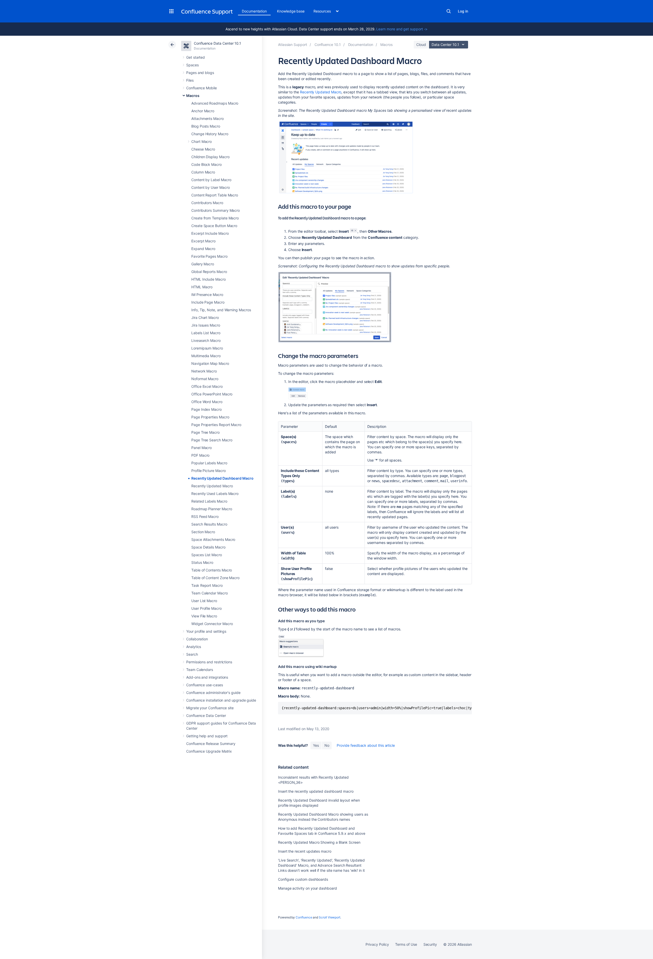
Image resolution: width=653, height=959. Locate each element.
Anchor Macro (202, 111)
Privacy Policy (377, 944)
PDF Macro (200, 455)
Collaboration (197, 639)
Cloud (421, 44)
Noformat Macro (204, 379)
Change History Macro (209, 134)
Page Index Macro (206, 409)
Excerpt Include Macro (210, 233)
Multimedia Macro (206, 356)
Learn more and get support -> (402, 29)
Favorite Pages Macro (209, 256)
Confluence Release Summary (210, 743)
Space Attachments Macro (213, 539)
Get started (195, 57)
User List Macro (204, 601)
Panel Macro (201, 447)
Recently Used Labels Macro (214, 493)
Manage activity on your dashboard (307, 888)
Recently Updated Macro (212, 486)
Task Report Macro (207, 585)
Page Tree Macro (205, 432)
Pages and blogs (200, 72)
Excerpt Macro (203, 241)
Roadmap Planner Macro (211, 509)
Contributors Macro (207, 203)
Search (449, 11)
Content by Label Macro (211, 180)
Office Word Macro (206, 402)
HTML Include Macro (208, 279)
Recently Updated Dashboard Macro (222, 478)
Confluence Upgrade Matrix (209, 751)
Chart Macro (201, 141)
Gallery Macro (202, 264)
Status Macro (202, 562)
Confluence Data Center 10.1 (217, 43)
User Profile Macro (206, 608)
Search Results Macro (209, 524)
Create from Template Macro (215, 218)
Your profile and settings (206, 631)
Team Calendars (199, 669)
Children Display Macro (210, 157)
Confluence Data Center (206, 715)
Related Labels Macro (209, 501)
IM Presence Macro (207, 294)
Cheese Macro (203, 149)
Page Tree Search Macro (211, 440)
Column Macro (203, 172)
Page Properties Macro (210, 417)
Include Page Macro (207, 302)
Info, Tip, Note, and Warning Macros (221, 310)
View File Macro (204, 616)
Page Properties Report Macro (216, 424)
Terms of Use (406, 944)
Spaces (192, 65)
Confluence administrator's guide (213, 692)
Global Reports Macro (209, 271)
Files (190, 80)
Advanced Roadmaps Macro (214, 103)
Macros (192, 95)
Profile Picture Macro (208, 470)
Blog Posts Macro (205, 126)
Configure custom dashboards (303, 879)
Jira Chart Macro (205, 317)
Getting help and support (207, 736)
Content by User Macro (210, 187)
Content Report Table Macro (214, 195)
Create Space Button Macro (214, 225)
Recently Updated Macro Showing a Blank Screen (319, 842)
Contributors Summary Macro (215, 210)
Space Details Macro (208, 547)
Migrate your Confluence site (210, 708)
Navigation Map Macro (210, 363)
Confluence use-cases (204, 685)
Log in (463, 11)
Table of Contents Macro (211, 570)
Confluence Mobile (201, 88)
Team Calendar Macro (209, 593)
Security (430, 944)
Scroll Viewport (329, 917)
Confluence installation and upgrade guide (221, 700)
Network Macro (204, 371)
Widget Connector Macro (212, 623)
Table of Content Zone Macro (215, 578)
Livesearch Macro (206, 340)
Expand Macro (203, 248)
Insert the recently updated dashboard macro (316, 791)
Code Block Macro (206, 164)
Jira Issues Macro (205, 325)
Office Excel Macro (207, 386)
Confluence (304, 917)
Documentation (254, 11)
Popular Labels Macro (209, 463)
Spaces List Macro (206, 555)
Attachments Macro (207, 118)
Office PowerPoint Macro (211, 394)
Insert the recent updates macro (304, 851)
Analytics (193, 646)
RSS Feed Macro (205, 516)
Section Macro (203, 532)
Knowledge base (291, 11)
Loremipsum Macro (207, 348)
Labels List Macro (205, 333)
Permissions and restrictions (209, 662)
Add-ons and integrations (207, 677)
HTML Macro (201, 287)
